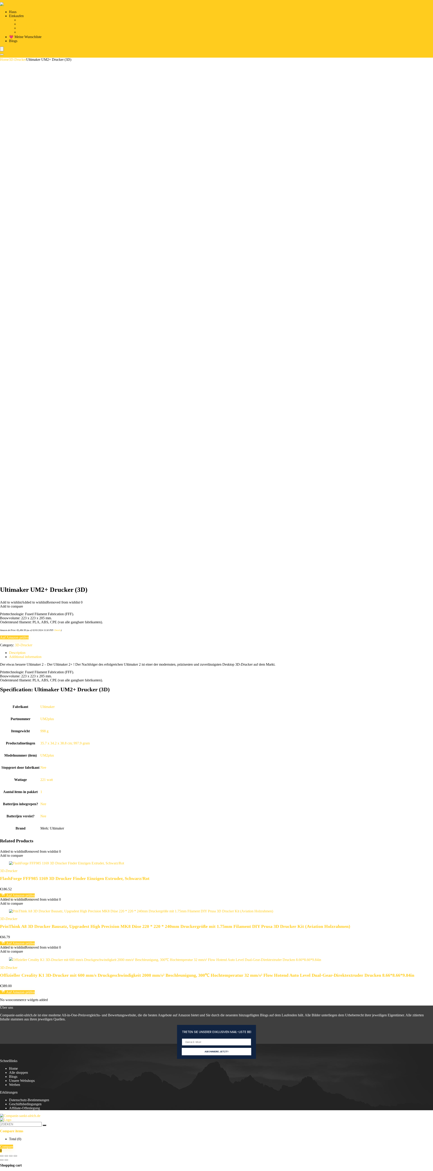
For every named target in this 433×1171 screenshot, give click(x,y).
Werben (14, 1085)
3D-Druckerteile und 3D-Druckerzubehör (47, 20)
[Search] (2, 54)
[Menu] (2, 49)
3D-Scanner (26, 32)
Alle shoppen (18, 1072)
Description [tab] (17, 653)
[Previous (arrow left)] (2, 1160)
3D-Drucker (26, 24)
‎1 (41, 792)
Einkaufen (16, 16)
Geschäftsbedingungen (25, 1104)
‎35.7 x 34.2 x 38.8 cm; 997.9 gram (65, 743)
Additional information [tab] (25, 657)
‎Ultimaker (47, 707)
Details (57, 630)
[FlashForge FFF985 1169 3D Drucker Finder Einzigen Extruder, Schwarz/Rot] (66, 863)
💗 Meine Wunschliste (25, 37)
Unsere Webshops (22, 1081)
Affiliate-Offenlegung (24, 1108)
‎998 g (44, 731)
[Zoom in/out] (2, 1156)
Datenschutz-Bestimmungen (29, 1100)
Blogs (13, 41)
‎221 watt (46, 780)
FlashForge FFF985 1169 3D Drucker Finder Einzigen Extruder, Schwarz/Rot (75, 878)
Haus (12, 12)
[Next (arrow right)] (6, 1160)
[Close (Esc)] (15, 1156)
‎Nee (43, 767)
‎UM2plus (47, 719)
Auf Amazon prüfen (14, 637)
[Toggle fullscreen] (6, 1156)
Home (4, 59)
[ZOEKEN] (44, 1125)
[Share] (11, 1156)
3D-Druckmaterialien (33, 28)
